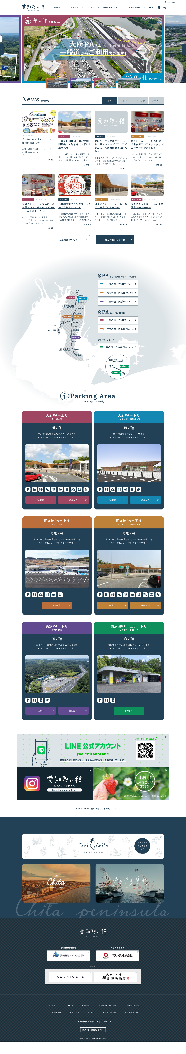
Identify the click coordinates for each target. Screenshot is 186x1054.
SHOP (70, 1006)
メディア (156, 101)
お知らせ (141, 101)
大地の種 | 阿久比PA (120, 292)
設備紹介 (73, 500)
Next (184, 49)
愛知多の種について (111, 7)
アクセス (75, 1013)
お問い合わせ (110, 1013)
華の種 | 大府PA (120, 320)
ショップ (90, 7)
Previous (2, 49)
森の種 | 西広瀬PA (120, 347)
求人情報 (131, 1013)
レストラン (73, 7)
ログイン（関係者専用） (93, 1030)
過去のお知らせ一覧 (115, 239)
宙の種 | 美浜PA (120, 301)
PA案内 (57, 7)
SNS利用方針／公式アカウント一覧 (93, 808)
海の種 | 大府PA (120, 284)
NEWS (151, 7)
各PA (125, 101)
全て (110, 101)
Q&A (92, 1013)
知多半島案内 (134, 7)
